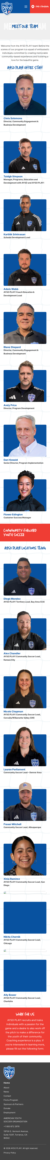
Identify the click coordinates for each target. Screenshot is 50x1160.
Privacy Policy (10, 1153)
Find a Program (42, 6)
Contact (7, 1096)
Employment (9, 1112)
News (6, 1091)
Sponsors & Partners (13, 1104)
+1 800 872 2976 (11, 1126)
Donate (7, 1108)
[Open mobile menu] (26, 7)
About (6, 1087)
